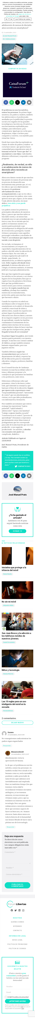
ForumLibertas (8, 711)
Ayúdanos (17, 926)
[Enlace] (17, 904)
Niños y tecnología (10, 670)
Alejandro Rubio (8, 605)
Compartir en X (24, 466)
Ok (6, 19)
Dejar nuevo (17, 723)
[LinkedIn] (19, 910)
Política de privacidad (17, 944)
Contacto (17, 930)
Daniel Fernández (9, 642)
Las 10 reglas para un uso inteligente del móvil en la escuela (14, 704)
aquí (22, 1006)
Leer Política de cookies (22, 19)
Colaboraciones (10, 39)
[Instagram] (23, 910)
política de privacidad (21, 997)
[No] (33, 11)
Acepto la (17, 997)
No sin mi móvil (9, 601)
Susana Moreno (8, 674)
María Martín (7, 574)
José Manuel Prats (10, 36)
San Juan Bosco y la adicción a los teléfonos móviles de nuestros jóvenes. (16, 636)
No (11, 19)
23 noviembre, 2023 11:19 (16, 735)
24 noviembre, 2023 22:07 (20, 754)
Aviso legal (17, 940)
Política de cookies (17, 948)
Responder (7, 746)
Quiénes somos (17, 922)
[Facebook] (12, 910)
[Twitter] (15, 910)
